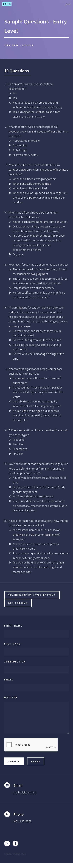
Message (11, 697)
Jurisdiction (15, 661)
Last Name (12, 643)
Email (8, 679)
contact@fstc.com (24, 792)
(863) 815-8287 (22, 821)
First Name (13, 625)
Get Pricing (18, 603)
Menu (67, 4)
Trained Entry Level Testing (32, 595)
